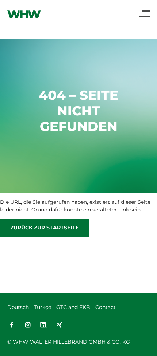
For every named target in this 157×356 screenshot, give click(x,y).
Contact (105, 307)
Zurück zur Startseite (44, 227)
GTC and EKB (73, 307)
